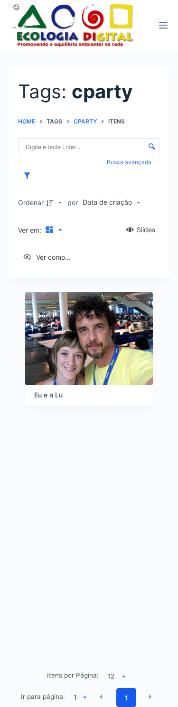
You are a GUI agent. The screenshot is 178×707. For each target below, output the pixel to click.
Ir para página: (43, 696)
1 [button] (126, 698)
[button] (101, 697)
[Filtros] (29, 175)
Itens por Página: (73, 675)
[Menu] (163, 25)
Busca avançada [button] (130, 162)
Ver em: (30, 230)
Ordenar (31, 202)
